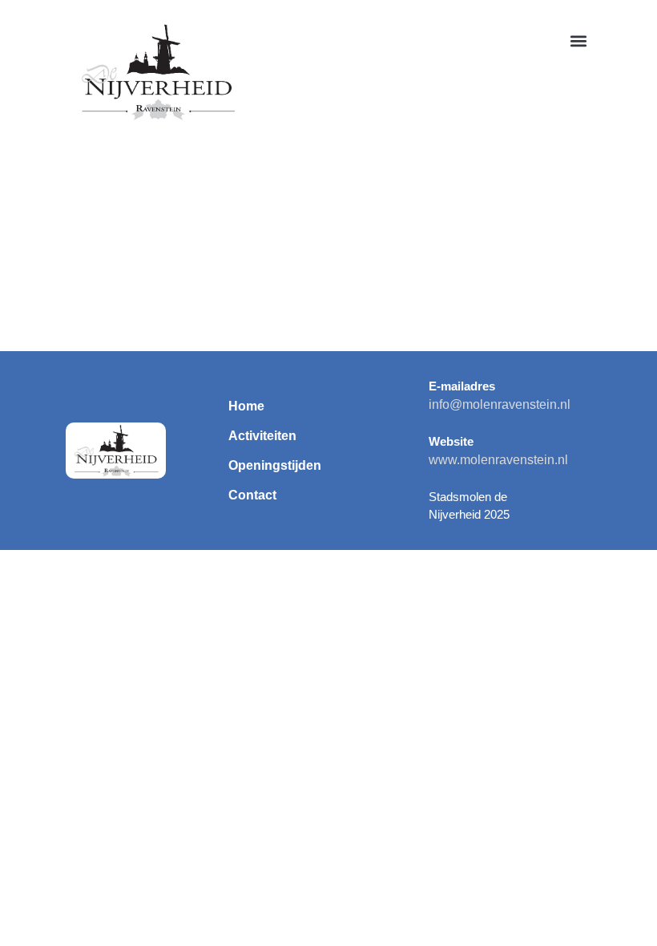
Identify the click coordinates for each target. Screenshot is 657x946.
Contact (252, 495)
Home (246, 406)
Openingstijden (274, 465)
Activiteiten (262, 436)
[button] (578, 41)
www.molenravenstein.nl (498, 460)
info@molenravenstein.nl (499, 404)
